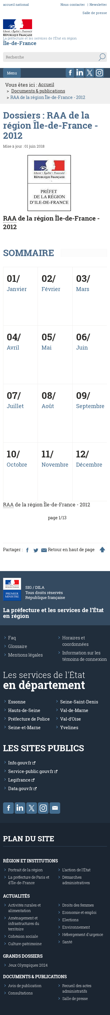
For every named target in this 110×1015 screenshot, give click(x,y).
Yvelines (69, 727)
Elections (70, 919)
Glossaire (17, 646)
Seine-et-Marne (24, 727)
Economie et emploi (79, 912)
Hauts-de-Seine (24, 710)
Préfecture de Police (29, 719)
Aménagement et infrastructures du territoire (23, 923)
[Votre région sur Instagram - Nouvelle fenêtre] (99, 73)
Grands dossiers (22, 956)
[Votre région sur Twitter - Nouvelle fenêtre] (89, 73)
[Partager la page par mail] (43, 549)
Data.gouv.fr (21, 788)
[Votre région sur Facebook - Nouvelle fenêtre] (70, 73)
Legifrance (19, 780)
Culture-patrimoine (25, 943)
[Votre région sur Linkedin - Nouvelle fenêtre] (79, 73)
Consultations (20, 992)
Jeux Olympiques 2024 (28, 965)
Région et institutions (30, 861)
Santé (67, 941)
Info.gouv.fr (20, 763)
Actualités (16, 896)
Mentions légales (25, 655)
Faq (12, 638)
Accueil (46, 84)
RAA (9, 218)
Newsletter (98, 4)
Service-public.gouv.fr (31, 771)
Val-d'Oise (70, 719)
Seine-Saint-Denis (79, 702)
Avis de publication (25, 985)
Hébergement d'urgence (82, 934)
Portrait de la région (25, 869)
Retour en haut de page (71, 549)
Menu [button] (12, 72)
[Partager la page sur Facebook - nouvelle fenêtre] (27, 549)
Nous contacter (73, 4)
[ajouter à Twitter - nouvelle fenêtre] (35, 549)
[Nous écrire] (55, 808)
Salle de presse (94, 12)
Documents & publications (38, 91)
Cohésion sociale (23, 936)
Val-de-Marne (74, 710)
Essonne (17, 702)
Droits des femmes (78, 905)
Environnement (76, 927)
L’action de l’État (76, 869)
